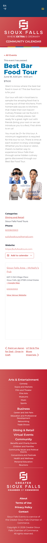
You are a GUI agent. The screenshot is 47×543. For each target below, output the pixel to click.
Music (23, 400)
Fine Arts (23, 393)
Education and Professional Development (23, 417)
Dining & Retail (23, 430)
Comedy (24, 383)
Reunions (23, 465)
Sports (23, 403)
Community (23, 439)
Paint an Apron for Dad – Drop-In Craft (14, 351)
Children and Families (23, 446)
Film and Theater (23, 390)
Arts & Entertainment (23, 379)
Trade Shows (23, 424)
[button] (43, 8)
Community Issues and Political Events (23, 451)
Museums (23, 397)
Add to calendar (19, 255)
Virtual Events (23, 434)
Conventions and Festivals (23, 455)
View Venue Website (16, 295)
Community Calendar (23, 41)
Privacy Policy (23, 507)
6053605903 (11, 230)
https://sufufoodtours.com (18, 249)
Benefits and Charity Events (23, 443)
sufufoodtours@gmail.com (19, 236)
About (23, 498)
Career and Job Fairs (23, 412)
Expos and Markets (24, 387)
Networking (23, 421)
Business (23, 408)
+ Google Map (13, 283)
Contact (23, 511)
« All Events (10, 55)
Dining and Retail (14, 217)
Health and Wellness (23, 458)
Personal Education (23, 462)
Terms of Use (23, 502)
